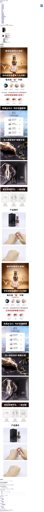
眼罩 (2, 9)
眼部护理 (3, 7)
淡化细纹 (3, 17)
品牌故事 (3, 501)
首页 (3, 25)
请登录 (4, 0)
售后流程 (3, 498)
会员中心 (3, 5)
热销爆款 (3, 19)
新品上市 (3, 20)
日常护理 (3, 11)
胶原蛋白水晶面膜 (4, 16)
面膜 (2, 12)
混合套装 (3, 14)
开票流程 (3, 499)
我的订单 (3, 507)
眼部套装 (3, 15)
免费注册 (7, 0)
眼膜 (2, 10)
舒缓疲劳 (3, 21)
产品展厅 (3, 6)
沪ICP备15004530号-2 (2, 510)
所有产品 (3, 4)
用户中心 (1, 1)
